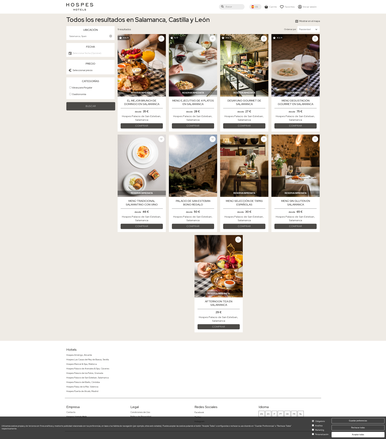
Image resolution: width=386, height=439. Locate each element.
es (268, 414)
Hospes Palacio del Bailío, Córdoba (83, 382)
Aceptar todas (358, 435)
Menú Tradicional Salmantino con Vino (142, 202)
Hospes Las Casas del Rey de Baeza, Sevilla (87, 359)
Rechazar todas (358, 427)
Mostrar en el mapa (309, 21)
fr (294, 414)
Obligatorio (320, 421)
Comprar (141, 125)
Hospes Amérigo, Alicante (79, 355)
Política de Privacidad (140, 416)
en (261, 414)
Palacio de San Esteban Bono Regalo (193, 202)
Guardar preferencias (358, 421)
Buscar (91, 106)
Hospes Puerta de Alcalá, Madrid (82, 391)
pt (280, 414)
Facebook (199, 412)
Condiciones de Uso (140, 412)
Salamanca (141, 119)
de (287, 414)
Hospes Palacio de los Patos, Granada (84, 373)
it (274, 414)
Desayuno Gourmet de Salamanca (244, 102)
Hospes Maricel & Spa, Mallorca (81, 364)
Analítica (319, 425)
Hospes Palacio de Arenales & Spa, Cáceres (87, 368)
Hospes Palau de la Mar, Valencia (82, 386)
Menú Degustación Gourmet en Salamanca (295, 102)
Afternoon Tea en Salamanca (218, 303)
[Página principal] (79, 7)
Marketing (319, 430)
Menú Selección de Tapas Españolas (244, 202)
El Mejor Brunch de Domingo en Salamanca (141, 102)
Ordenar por (290, 29)
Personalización (322, 434)
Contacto (70, 412)
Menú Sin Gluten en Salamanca (295, 202)
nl (300, 414)
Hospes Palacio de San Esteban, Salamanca (87, 377)
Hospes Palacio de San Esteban (141, 116)
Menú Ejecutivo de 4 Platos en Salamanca (193, 102)
